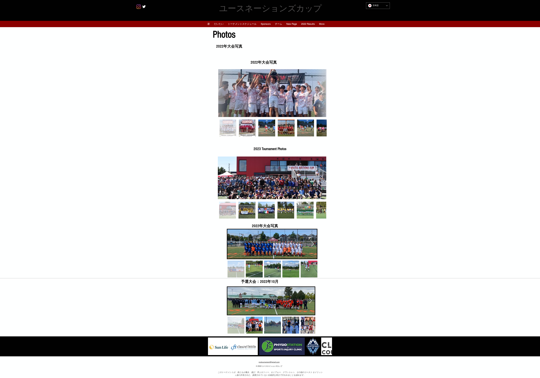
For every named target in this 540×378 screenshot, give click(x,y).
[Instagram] (138, 6)
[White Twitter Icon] (144, 6)
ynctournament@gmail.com (269, 362)
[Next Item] (321, 93)
